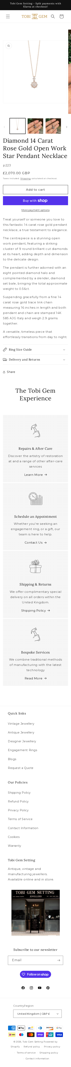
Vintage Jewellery (21, 723)
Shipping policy (48, 1052)
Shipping (25, 178)
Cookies (14, 837)
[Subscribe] (58, 960)
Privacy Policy (18, 810)
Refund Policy (18, 801)
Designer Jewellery (22, 741)
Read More (33, 678)
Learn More (33, 475)
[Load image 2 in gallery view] (35, 126)
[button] (8, 16)
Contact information (37, 1058)
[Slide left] (4, 127)
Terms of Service (20, 819)
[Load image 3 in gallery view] (53, 126)
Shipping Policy (33, 610)
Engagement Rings (22, 750)
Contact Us (34, 542)
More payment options (35, 210)
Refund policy (32, 1046)
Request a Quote (21, 768)
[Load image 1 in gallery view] (17, 126)
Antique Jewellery (21, 732)
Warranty (14, 846)
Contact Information (23, 828)
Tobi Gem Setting (32, 1041)
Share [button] (11, 372)
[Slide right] (66, 127)
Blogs (12, 759)
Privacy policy (52, 1046)
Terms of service (26, 1052)
